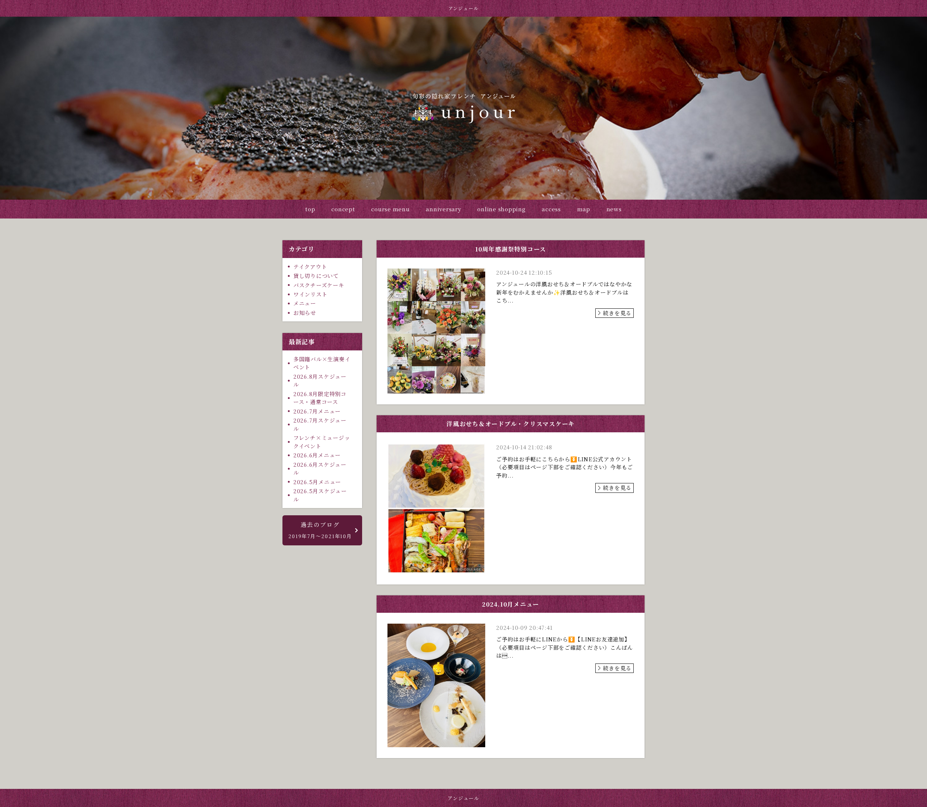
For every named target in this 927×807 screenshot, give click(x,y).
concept (343, 209)
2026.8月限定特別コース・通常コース (320, 398)
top (310, 209)
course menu (390, 209)
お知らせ (304, 312)
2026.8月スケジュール (320, 380)
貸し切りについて (316, 275)
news (614, 209)
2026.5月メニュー (317, 482)
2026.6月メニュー (317, 455)
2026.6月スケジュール (320, 469)
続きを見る (617, 313)
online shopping (501, 209)
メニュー (304, 303)
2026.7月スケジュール (320, 424)
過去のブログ (320, 530)
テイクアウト (310, 266)
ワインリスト (310, 294)
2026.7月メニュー (317, 411)
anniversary (443, 209)
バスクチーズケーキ (318, 285)
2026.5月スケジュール (320, 495)
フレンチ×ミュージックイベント (321, 442)
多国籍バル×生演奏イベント (322, 363)
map (583, 209)
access (551, 209)
